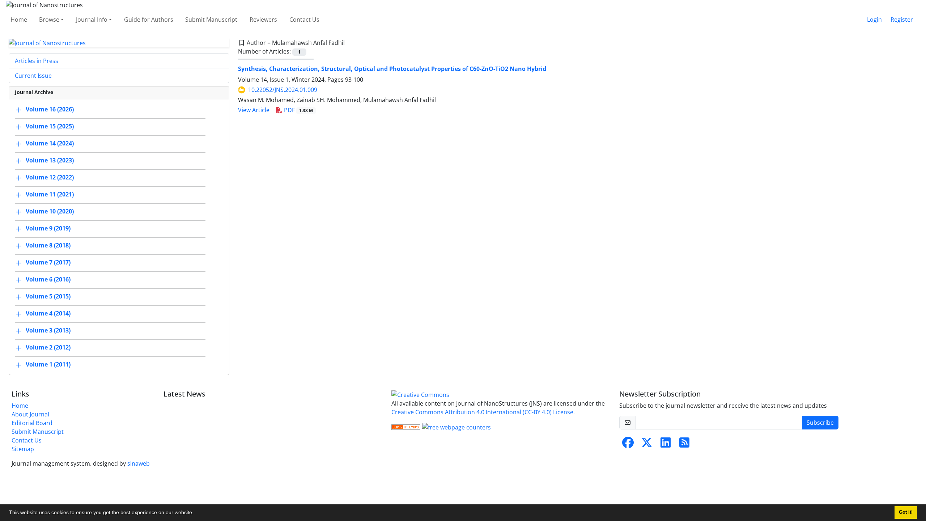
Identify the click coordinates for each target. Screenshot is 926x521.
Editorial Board (32, 423)
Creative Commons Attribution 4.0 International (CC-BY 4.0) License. (483, 412)
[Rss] (684, 445)
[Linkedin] (665, 445)
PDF (298, 110)
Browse (49, 20)
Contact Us (304, 20)
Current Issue (33, 76)
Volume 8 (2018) (48, 246)
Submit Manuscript (211, 20)
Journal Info (91, 20)
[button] (196, 513)
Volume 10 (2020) (50, 212)
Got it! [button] (906, 512)
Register (902, 20)
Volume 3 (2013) (48, 331)
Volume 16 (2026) (50, 110)
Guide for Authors (148, 20)
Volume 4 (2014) (48, 314)
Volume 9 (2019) (48, 229)
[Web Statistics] (405, 427)
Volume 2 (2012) (48, 348)
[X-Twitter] (646, 445)
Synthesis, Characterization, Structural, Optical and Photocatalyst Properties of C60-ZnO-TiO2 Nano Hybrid (392, 69)
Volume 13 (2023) (50, 161)
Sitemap (23, 449)
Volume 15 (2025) (50, 127)
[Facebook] (628, 445)
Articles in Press (36, 61)
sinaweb (138, 463)
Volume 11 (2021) (50, 195)
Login (874, 20)
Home (18, 20)
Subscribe (820, 423)
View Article (253, 110)
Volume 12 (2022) (50, 178)
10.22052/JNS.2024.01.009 (282, 90)
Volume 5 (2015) (48, 297)
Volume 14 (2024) (50, 144)
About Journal (30, 414)
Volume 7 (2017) (48, 263)
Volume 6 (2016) (48, 280)
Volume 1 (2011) (48, 365)
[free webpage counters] (456, 427)
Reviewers (263, 20)
